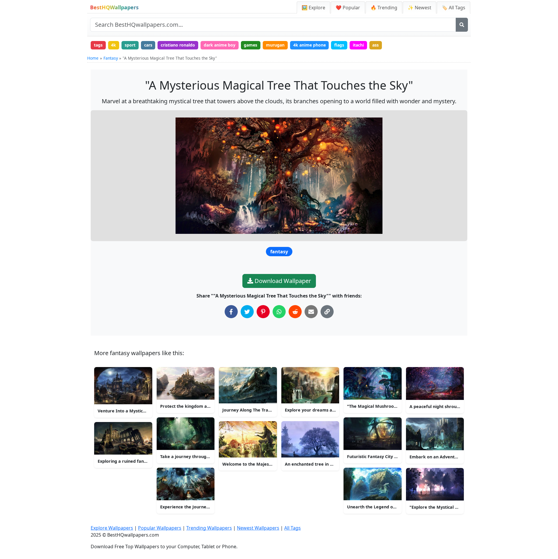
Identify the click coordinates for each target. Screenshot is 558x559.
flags (339, 45)
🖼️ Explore (313, 7)
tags (98, 45)
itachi (358, 45)
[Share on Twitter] (247, 311)
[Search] (462, 25)
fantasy (279, 251)
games (250, 45)
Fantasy (110, 58)
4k (113, 45)
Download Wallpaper (282, 281)
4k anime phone (309, 45)
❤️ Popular (348, 7)
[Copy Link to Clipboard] (327, 311)
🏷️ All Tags (453, 7)
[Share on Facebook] (231, 311)
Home (93, 58)
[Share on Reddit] (295, 311)
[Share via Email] (311, 311)
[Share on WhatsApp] (279, 311)
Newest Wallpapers (258, 528)
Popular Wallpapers (159, 528)
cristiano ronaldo (178, 45)
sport (130, 45)
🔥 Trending (384, 7)
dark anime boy (219, 45)
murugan (275, 45)
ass (375, 45)
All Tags (292, 528)
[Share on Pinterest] (263, 311)
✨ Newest (419, 7)
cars (148, 45)
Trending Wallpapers (209, 528)
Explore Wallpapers (112, 528)
